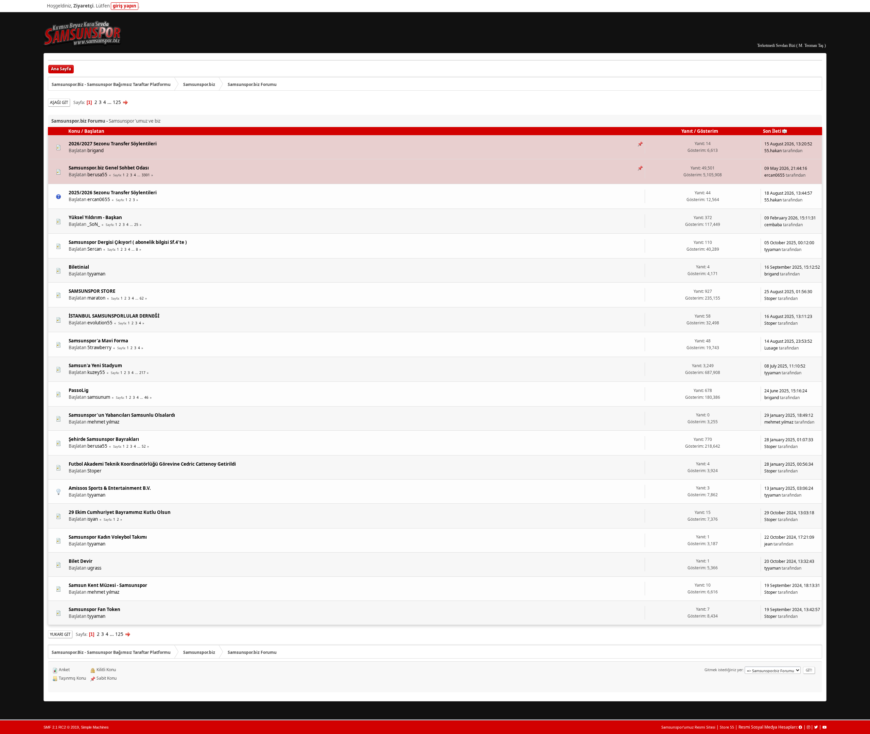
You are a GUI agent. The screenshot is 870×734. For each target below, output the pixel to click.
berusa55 (97, 175)
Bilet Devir (80, 561)
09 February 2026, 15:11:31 (790, 218)
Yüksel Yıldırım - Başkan (95, 217)
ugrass (94, 568)
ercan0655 (774, 175)
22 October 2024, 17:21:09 (789, 537)
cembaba (773, 225)
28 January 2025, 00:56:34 (788, 464)
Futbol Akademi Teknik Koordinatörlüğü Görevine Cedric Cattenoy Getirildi (152, 464)
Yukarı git (60, 634)
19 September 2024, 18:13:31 (792, 585)
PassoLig (78, 390)
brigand (95, 150)
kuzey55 (96, 372)
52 (144, 446)
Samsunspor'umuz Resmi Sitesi (688, 727)
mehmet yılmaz (103, 422)
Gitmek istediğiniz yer (723, 669)
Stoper (770, 298)
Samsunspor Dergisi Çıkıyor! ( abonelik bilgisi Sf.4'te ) (128, 242)
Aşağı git (59, 102)
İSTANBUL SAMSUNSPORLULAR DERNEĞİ (114, 316)
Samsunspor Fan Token (94, 609)
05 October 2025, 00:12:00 (789, 243)
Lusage (771, 348)
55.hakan (773, 151)
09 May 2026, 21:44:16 (785, 168)
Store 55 (727, 727)
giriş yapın (124, 6)
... (109, 102)
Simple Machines (95, 727)
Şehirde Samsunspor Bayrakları (104, 439)
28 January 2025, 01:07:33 (788, 440)
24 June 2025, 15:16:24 (785, 391)
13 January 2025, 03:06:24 (788, 488)
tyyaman (772, 249)
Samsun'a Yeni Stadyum (95, 365)
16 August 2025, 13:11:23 (788, 316)
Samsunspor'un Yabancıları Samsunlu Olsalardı (122, 415)
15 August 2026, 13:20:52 (788, 144)
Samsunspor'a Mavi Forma (98, 341)
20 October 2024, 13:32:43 (789, 561)
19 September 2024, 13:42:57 (792, 609)
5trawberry (99, 347)
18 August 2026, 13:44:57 (788, 193)
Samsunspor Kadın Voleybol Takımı (108, 537)
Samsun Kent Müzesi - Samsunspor (108, 585)
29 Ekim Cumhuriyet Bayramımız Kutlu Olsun (120, 512)
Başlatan (94, 131)
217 (142, 372)
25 (136, 224)
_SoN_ (93, 224)
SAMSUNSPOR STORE (92, 291)
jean (768, 544)
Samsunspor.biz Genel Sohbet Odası (109, 168)
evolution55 (99, 323)
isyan (92, 519)
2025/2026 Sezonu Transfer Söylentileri (113, 193)
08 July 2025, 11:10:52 (784, 366)
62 (142, 298)
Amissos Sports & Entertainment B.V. (110, 488)
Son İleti (772, 131)
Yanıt (687, 131)
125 (117, 102)
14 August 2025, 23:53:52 (788, 341)
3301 (146, 175)
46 (146, 397)
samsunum (98, 397)
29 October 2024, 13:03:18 (789, 513)
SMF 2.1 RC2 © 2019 (61, 727)
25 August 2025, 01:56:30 (788, 291)
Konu (74, 131)
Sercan (94, 249)
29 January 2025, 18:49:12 (788, 415)
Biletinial (79, 267)
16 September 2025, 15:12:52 (792, 267)
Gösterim (707, 131)
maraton (96, 298)
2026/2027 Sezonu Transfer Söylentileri (113, 144)
